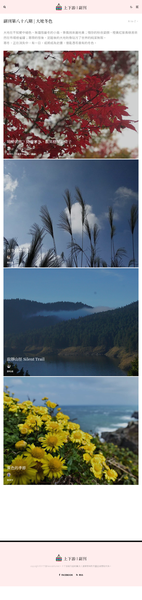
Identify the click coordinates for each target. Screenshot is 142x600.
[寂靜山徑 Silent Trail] (71, 322)
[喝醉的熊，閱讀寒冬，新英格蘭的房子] (71, 105)
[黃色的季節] (71, 431)
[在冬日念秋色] (71, 213)
